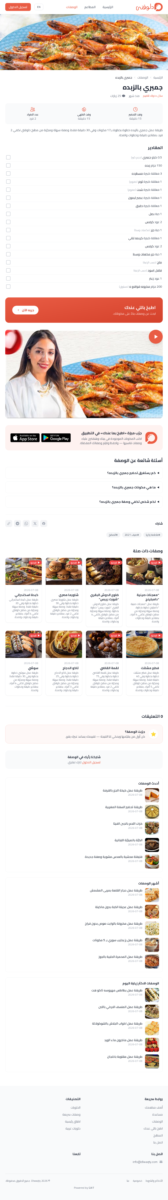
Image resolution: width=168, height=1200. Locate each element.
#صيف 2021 (132, 534)
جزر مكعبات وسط (143, 254)
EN (38, 6)
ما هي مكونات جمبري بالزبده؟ (134, 487)
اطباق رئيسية (72, 1121)
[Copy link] (8, 523)
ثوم (140, 181)
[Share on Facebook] (43, 523)
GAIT (91, 1187)
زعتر (151, 278)
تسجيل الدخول (18, 7)
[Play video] (84, 374)
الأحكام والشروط (154, 1181)
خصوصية (137, 1181)
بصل (151, 214)
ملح (159, 262)
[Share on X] (35, 523)
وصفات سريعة (71, 1114)
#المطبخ (113, 534)
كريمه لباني (135, 238)
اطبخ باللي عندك (153, 1128)
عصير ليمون (135, 198)
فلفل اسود (155, 270)
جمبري (146, 157)
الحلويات (75, 1107)
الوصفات (71, 7)
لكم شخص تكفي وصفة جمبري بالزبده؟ (127, 502)
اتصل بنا (158, 1142)
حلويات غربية (72, 1128)
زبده (147, 165)
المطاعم (90, 7)
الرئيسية (108, 7)
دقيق (139, 206)
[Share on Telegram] (17, 523)
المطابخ (158, 1135)
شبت (140, 189)
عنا (128, 1181)
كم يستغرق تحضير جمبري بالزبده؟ (131, 473)
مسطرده (137, 173)
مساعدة (157, 1114)
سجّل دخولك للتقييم (153, 96)
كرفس (149, 222)
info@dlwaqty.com (145, 1162)
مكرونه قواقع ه (139, 286)
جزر (152, 230)
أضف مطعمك (154, 1107)
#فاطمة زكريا (153, 534)
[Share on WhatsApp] (26, 523)
